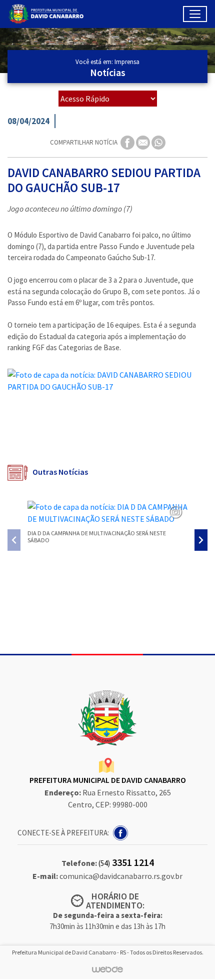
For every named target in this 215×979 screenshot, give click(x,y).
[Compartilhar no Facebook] (128, 142)
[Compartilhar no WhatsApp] (159, 142)
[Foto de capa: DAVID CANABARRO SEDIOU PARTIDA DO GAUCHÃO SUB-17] (108, 381)
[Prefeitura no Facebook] (121, 832)
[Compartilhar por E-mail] (144, 142)
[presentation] (14, 540)
